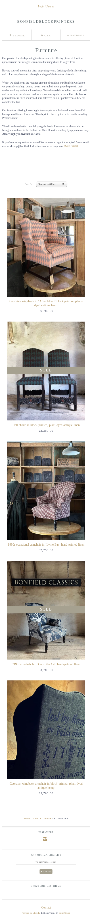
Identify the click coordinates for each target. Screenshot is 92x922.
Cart (46, 34)
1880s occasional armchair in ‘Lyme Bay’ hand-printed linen (46, 544)
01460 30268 (71, 146)
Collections (42, 818)
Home (27, 818)
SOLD (46, 370)
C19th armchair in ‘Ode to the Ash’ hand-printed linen (46, 664)
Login (41, 6)
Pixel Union (64, 913)
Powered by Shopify (31, 913)
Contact (46, 907)
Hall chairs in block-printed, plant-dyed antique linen (46, 425)
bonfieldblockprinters (46, 21)
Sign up (50, 6)
